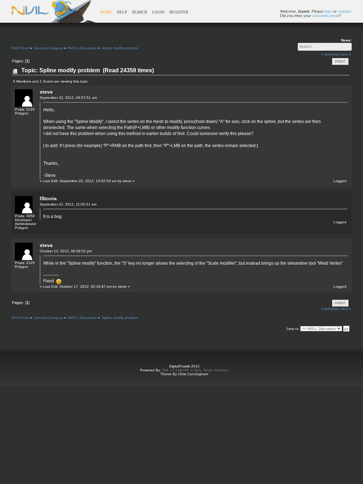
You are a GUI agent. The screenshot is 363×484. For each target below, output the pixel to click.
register (344, 11)
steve (46, 92)
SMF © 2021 (191, 370)
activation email (325, 15)
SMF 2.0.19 (170, 370)
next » (345, 54)
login (328, 11)
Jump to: (292, 329)
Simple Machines (215, 370)
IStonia (48, 198)
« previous (330, 54)
